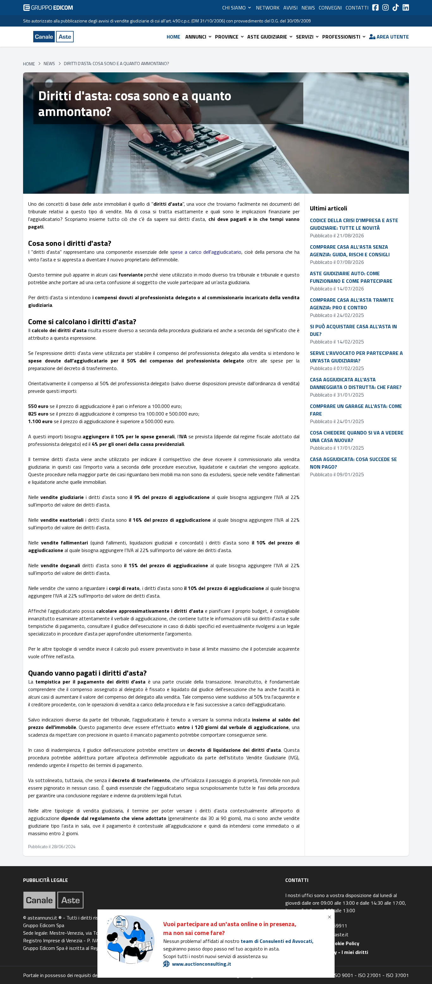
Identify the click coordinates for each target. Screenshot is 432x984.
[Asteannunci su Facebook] (375, 7)
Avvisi (290, 7)
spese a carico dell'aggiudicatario (205, 252)
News (308, 7)
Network (268, 7)
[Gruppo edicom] (48, 7)
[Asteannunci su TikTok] (395, 7)
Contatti (357, 7)
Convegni (330, 7)
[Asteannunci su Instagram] (385, 7)
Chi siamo (234, 7)
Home (173, 36)
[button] (331, 917)
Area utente (393, 36)
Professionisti (341, 36)
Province (226, 36)
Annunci (195, 36)
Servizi (304, 36)
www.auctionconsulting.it (201, 964)
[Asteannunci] (53, 36)
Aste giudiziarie (267, 36)
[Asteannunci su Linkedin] (406, 7)
